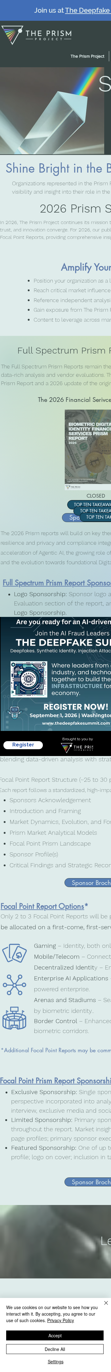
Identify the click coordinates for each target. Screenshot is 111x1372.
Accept (55, 1335)
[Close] (102, 1306)
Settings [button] (56, 1361)
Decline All (55, 1349)
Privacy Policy (60, 1320)
